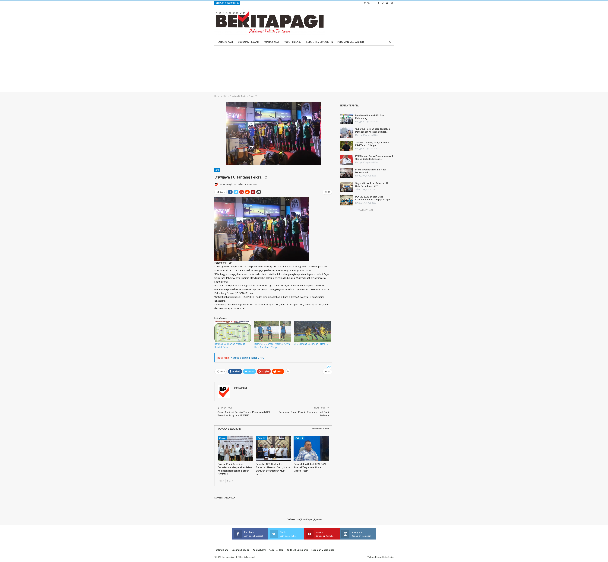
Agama (222, 438)
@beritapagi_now (310, 519)
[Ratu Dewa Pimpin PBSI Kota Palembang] (346, 119)
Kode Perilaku (292, 42)
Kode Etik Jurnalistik (319, 42)
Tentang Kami (224, 42)
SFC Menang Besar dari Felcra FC (311, 343)
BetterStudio (388, 557)
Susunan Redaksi (248, 42)
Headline (261, 438)
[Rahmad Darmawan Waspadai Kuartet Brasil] (232, 331)
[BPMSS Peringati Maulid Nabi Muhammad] (346, 173)
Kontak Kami (271, 42)
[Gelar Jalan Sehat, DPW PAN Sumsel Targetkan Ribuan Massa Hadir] (311, 448)
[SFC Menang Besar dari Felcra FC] (312, 331)
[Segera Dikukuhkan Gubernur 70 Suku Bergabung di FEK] (346, 187)
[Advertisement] (304, 69)
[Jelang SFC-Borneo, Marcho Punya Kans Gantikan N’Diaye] (272, 331)
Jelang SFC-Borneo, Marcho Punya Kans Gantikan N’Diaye (272, 345)
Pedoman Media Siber (350, 42)
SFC (217, 170)
